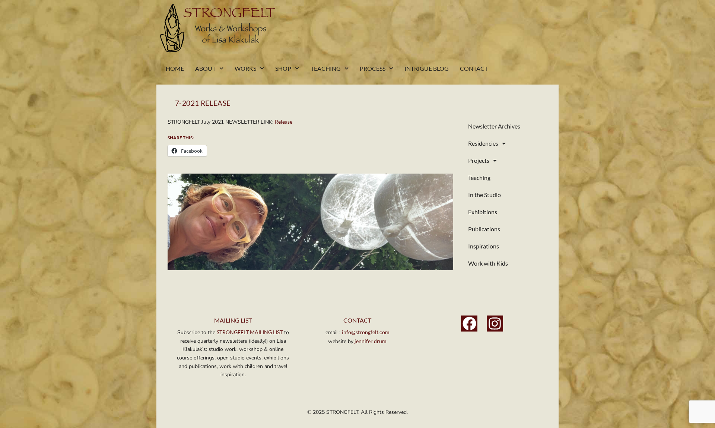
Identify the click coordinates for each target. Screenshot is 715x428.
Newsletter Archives (494, 126)
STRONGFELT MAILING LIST (250, 332)
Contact (474, 68)
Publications (484, 228)
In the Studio (484, 194)
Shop (283, 68)
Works (245, 68)
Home (175, 68)
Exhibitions (482, 211)
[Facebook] (469, 324)
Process (372, 68)
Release (283, 121)
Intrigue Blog (426, 68)
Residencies (483, 143)
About (205, 68)
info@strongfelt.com (366, 332)
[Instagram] (495, 324)
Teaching (326, 68)
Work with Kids (488, 263)
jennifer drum (370, 341)
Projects (478, 160)
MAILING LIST (233, 320)
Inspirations (483, 246)
